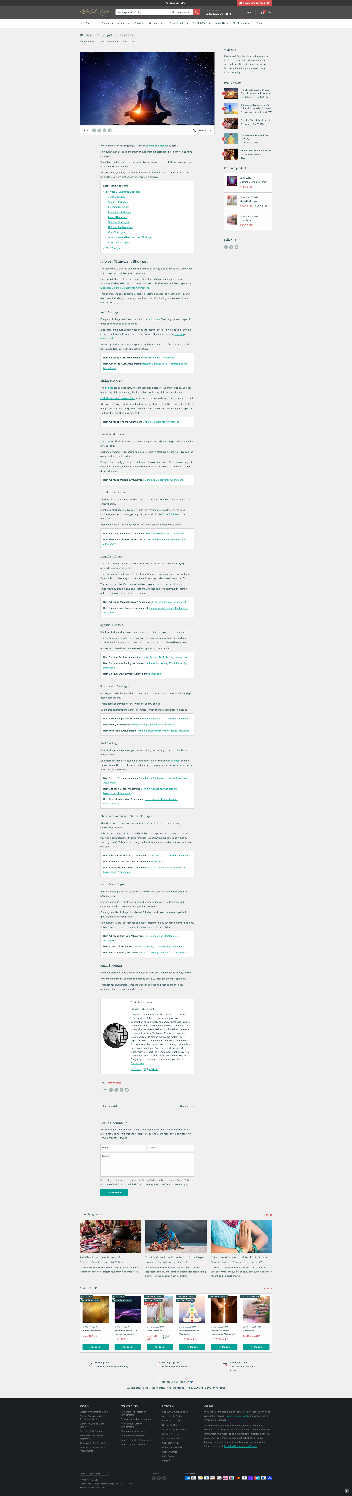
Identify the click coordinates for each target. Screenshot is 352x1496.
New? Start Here (88, 23)
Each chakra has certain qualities (117, 398)
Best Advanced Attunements (136, 1419)
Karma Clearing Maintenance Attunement (163, 952)
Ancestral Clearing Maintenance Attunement (158, 946)
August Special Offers (176, 3)
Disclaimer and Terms (172, 1180)
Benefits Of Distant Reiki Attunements (92, 1449)
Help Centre (168, 1456)
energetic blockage (156, 145)
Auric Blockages (116, 196)
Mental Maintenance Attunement (168, 601)
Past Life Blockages (118, 242)
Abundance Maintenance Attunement (168, 855)
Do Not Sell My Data (172, 1425)
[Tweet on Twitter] (104, 130)
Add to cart (95, 1347)
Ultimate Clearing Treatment (253, 181)
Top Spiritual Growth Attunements (131, 1425)
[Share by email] (110, 130)
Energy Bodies (87, 41)
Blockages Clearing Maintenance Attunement (124, 287)
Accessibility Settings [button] (173, 1416)
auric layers (154, 319)
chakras (109, 387)
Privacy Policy (149, 1180)
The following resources (237, 1415)
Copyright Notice (170, 1442)
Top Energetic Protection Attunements (133, 1413)
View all (268, 1214)
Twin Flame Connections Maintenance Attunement (163, 730)
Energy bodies (114, 1082)
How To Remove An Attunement (256, 150)
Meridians (105, 441)
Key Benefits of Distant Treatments (91, 1437)
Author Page (137, 1062)
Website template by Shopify (92, 1487)
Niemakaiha (154, 673)
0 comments (204, 130)
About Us (220, 23)
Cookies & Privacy (171, 1434)
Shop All (106, 23)
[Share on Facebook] (94, 130)
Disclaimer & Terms (172, 1438)
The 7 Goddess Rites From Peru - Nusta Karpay (175, 1257)
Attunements (155, 23)
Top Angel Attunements (133, 1431)
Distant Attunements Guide (94, 1411)
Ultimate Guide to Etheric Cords (92, 1425)
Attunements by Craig (129, 23)
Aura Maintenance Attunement (157, 357)
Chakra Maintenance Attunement (161, 421)
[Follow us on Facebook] (226, 247)
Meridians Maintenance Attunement (164, 479)
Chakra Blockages (118, 201)
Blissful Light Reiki (248, 201)
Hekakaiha (157, 861)
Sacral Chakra (169, 514)
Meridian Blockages (118, 206)
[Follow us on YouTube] (236, 247)
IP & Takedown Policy (173, 1447)
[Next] (272, 1323)
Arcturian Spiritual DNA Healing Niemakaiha (163, 657)
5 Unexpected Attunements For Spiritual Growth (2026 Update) (256, 106)
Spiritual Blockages (118, 222)
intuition (175, 760)
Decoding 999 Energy (91, 1431)
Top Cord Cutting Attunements (136, 1440)
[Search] (196, 12)
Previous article (110, 1106)
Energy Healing (177, 23)
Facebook (136, 1069)
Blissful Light (247, 178)
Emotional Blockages (119, 211)
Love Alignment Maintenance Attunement (165, 718)
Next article (185, 1106)
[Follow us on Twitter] (231, 247)
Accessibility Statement (174, 1429)
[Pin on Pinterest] (99, 130)
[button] (346, 1490)
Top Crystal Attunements (134, 1444)
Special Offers (200, 23)
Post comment (114, 1192)
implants (179, 334)
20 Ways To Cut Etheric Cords (95, 1443)
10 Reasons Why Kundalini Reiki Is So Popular (239, 1257)
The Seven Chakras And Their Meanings (255, 137)
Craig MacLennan (249, 197)
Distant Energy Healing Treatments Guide (92, 1417)
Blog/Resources (241, 23)
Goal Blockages (116, 232)
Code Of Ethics (169, 1451)
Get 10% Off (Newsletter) (175, 1411)
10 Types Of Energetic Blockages (123, 191)
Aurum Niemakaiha (91, 1330)
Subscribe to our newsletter (256, 3)
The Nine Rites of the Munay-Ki (255, 120)
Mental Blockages (117, 217)
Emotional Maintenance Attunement (165, 533)
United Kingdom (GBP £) (91, 1473)
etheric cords (107, 338)
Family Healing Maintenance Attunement (153, 724)
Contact (261, 23)
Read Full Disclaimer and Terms (240, 1446)
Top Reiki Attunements (132, 1435)
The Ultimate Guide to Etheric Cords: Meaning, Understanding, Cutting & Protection (256, 92)
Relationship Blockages (120, 227)
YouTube (153, 1069)
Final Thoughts (114, 248)
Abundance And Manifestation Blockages (130, 237)
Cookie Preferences (172, 1420)
